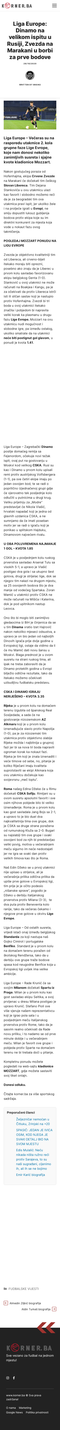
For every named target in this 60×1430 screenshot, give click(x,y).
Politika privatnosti (37, 1412)
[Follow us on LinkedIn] (13, 1377)
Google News (14, 1412)
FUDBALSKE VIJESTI (24, 1289)
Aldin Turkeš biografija (36, 1309)
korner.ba (21, 1094)
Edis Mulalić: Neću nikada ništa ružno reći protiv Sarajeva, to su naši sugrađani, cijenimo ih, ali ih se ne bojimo (33, 1159)
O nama (11, 1407)
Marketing (25, 1407)
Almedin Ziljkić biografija (25, 1303)
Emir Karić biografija (30, 1175)
